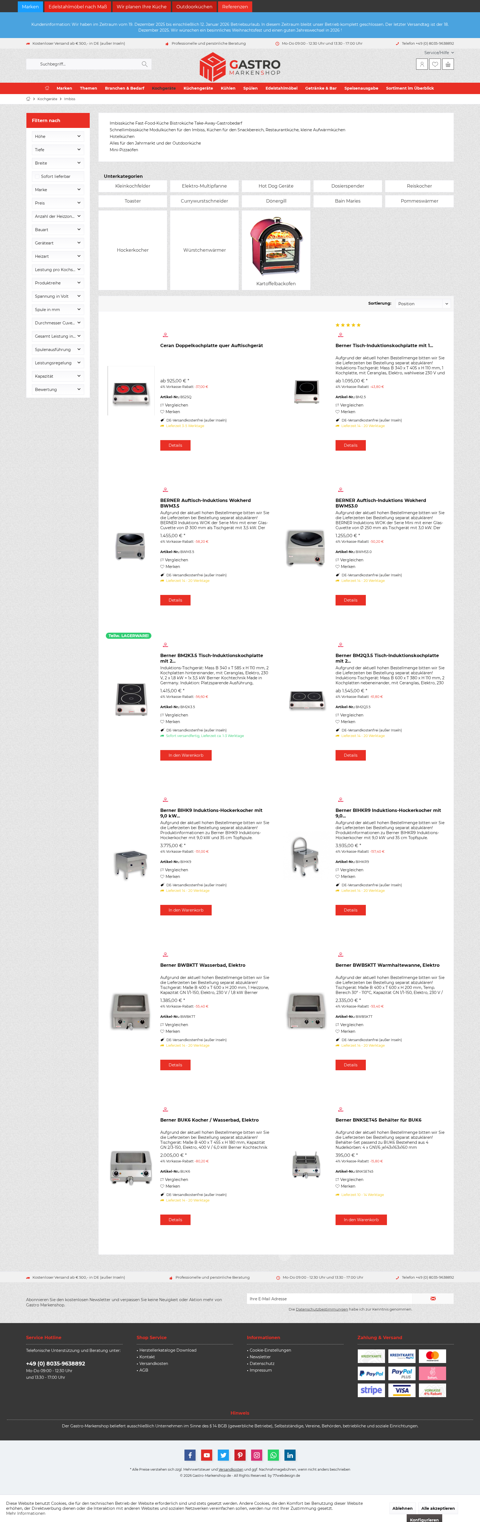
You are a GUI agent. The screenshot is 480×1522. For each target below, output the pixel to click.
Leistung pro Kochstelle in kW (59, 269)
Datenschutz (262, 1363)
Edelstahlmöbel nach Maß (78, 6)
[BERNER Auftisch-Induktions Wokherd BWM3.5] (131, 546)
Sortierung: (379, 303)
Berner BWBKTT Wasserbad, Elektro (202, 965)
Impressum (261, 1370)
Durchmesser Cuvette (56, 322)
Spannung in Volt (52, 296)
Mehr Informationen (25, 1513)
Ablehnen (402, 1508)
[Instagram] (256, 1455)
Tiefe (39, 149)
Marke (41, 189)
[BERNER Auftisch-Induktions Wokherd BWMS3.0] (306, 546)
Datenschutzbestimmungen (322, 1309)
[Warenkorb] (448, 64)
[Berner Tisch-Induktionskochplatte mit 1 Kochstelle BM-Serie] (306, 391)
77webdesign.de (286, 1475)
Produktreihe (48, 283)
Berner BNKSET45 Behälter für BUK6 (378, 1120)
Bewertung (46, 389)
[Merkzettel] (435, 64)
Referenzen (235, 6)
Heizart (42, 256)
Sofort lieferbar (56, 176)
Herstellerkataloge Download (167, 1350)
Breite (41, 163)
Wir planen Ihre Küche (142, 6)
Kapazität (44, 376)
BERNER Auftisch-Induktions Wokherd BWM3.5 (205, 503)
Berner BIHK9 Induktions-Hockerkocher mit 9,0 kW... (211, 813)
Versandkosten (153, 1363)
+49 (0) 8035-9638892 (55, 1364)
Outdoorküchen (194, 6)
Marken (30, 6)
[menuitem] (437, 52)
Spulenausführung (53, 349)
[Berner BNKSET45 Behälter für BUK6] (306, 1165)
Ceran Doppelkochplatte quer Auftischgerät (211, 345)
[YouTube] (206, 1455)
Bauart (41, 229)
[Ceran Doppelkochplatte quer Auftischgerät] (131, 391)
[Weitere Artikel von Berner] (215, 335)
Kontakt (147, 1356)
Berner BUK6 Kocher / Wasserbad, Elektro (209, 1120)
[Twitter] (223, 1455)
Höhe (40, 136)
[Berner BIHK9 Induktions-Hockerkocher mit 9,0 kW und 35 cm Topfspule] (131, 855)
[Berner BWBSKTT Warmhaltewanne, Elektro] (306, 1010)
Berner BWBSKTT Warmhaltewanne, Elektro (387, 965)
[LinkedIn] (290, 1455)
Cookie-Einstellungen (270, 1350)
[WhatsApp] (273, 1455)
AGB (143, 1370)
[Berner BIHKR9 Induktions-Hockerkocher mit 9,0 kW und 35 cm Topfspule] (306, 855)
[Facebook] (190, 1455)
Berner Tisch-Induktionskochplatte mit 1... (384, 345)
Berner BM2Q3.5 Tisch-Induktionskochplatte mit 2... (387, 658)
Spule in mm (47, 309)
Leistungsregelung (53, 362)
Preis (40, 203)
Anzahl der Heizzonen (56, 216)
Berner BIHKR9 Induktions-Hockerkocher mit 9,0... (388, 813)
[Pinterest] (240, 1455)
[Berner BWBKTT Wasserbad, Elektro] (131, 1010)
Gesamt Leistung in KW (58, 336)
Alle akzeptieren (438, 1508)
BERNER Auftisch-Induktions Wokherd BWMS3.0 (381, 503)
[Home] (47, 88)
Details (175, 445)
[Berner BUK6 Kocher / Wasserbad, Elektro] (131, 1165)
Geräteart (44, 243)
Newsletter (260, 1356)
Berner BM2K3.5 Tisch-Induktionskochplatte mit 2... (211, 658)
